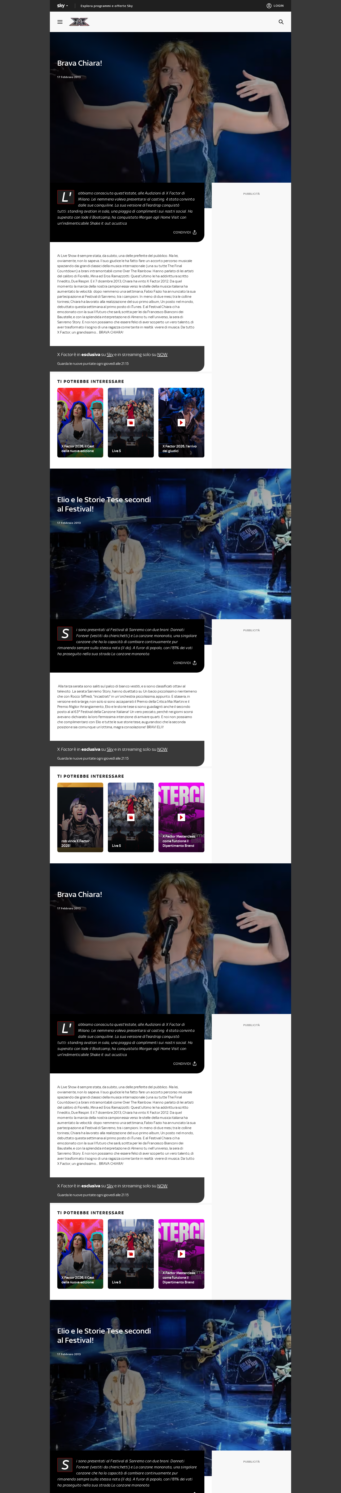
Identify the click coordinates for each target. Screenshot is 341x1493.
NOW (162, 354)
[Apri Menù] (62, 22)
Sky (110, 354)
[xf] (81, 21)
